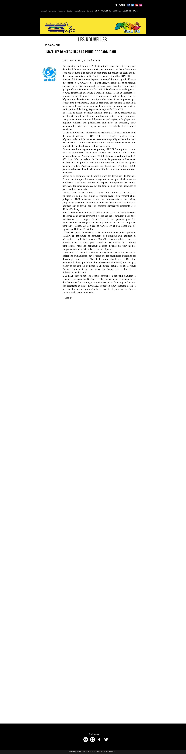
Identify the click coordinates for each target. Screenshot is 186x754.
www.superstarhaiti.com (85, 751)
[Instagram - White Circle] (92, 739)
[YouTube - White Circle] (85, 739)
